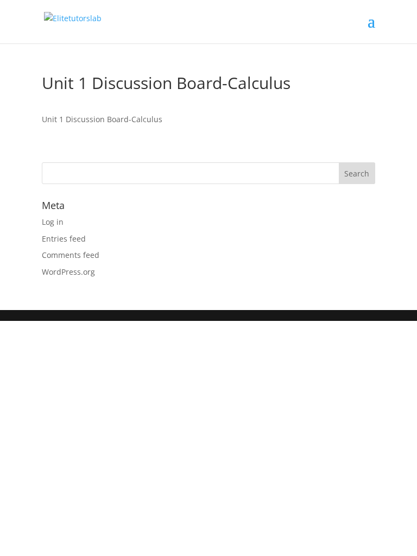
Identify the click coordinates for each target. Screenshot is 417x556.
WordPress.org (68, 272)
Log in (53, 222)
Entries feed (64, 238)
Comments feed (70, 255)
